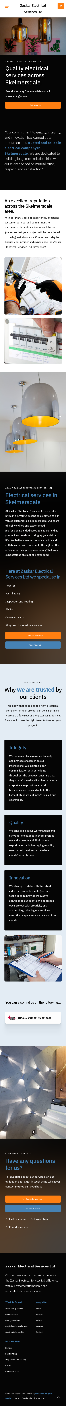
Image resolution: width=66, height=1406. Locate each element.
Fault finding (11, 1354)
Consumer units (12, 1371)
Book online (34, 1208)
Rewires (8, 1348)
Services (39, 1314)
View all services (35, 635)
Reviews (39, 1326)
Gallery (39, 1320)
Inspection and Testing (15, 1360)
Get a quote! (35, 105)
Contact (39, 1332)
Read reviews (35, 645)
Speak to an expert (35, 1199)
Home (38, 1308)
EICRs (8, 1365)
